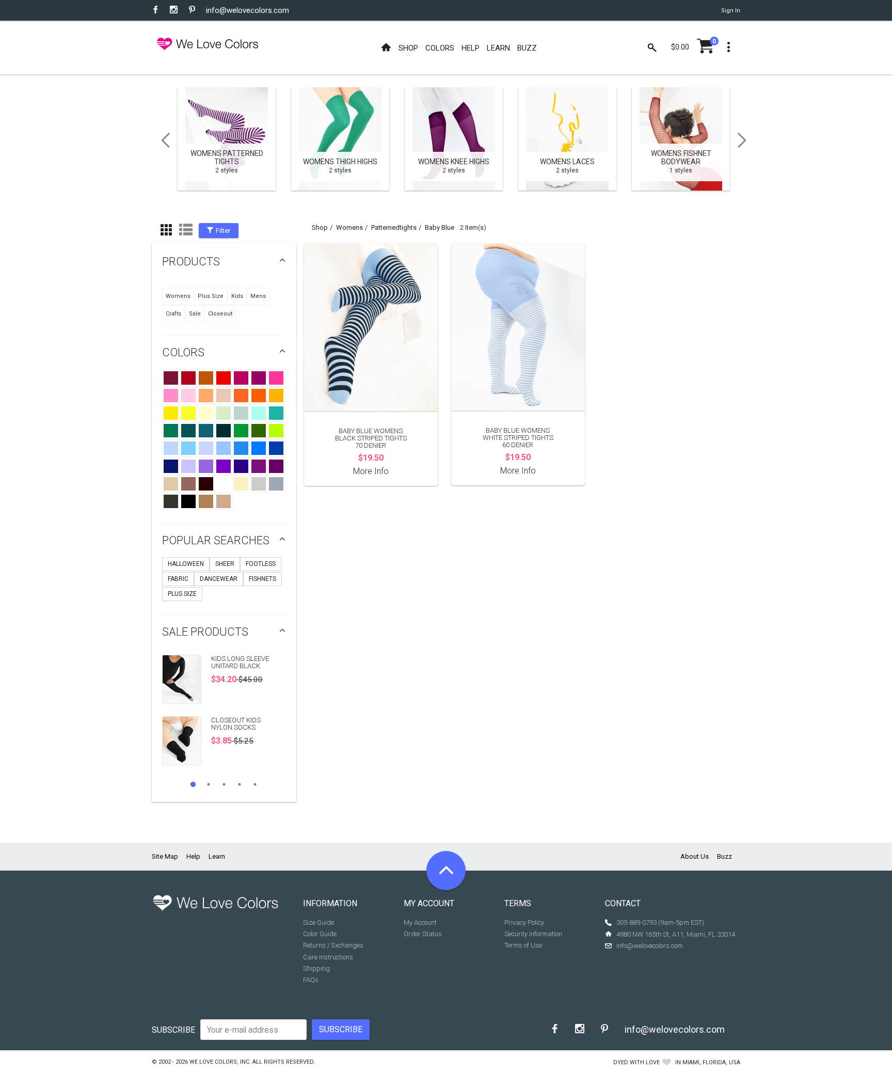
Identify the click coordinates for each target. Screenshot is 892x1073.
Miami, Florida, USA (711, 1062)
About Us (694, 856)
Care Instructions (328, 957)
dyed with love (636, 1062)
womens (349, 227)
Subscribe (173, 1030)
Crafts (173, 313)
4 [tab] (239, 784)
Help (193, 856)
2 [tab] (208, 784)
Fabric (178, 578)
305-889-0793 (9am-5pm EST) (660, 922)
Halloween (186, 563)
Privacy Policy (524, 922)
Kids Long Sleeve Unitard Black (240, 662)
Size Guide (318, 922)
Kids (237, 296)
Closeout (220, 313)
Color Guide (320, 934)
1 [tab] (193, 784)
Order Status (423, 934)
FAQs (310, 980)
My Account (420, 922)
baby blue (439, 227)
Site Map (165, 856)
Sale (195, 313)
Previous (162, 140)
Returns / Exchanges (333, 945)
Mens (258, 296)
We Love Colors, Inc (219, 1062)
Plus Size (211, 296)
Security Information (533, 934)
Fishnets (262, 578)
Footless (261, 563)
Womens (178, 296)
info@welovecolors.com (247, 10)
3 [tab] (224, 784)
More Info (371, 471)
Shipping (316, 968)
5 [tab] (255, 784)
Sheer (224, 563)
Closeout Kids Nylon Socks (236, 723)
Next (745, 140)
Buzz (724, 856)
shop (320, 227)
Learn (217, 856)
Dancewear (218, 578)
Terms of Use (523, 945)
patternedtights (394, 227)
